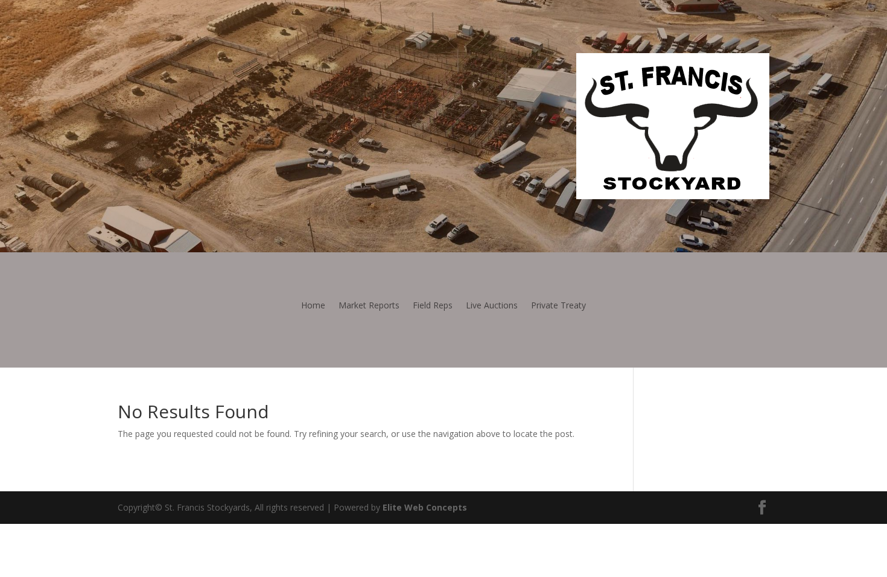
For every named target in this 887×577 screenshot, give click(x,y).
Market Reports (369, 306)
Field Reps (433, 306)
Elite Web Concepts (425, 507)
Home (313, 306)
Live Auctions (492, 306)
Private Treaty (558, 306)
